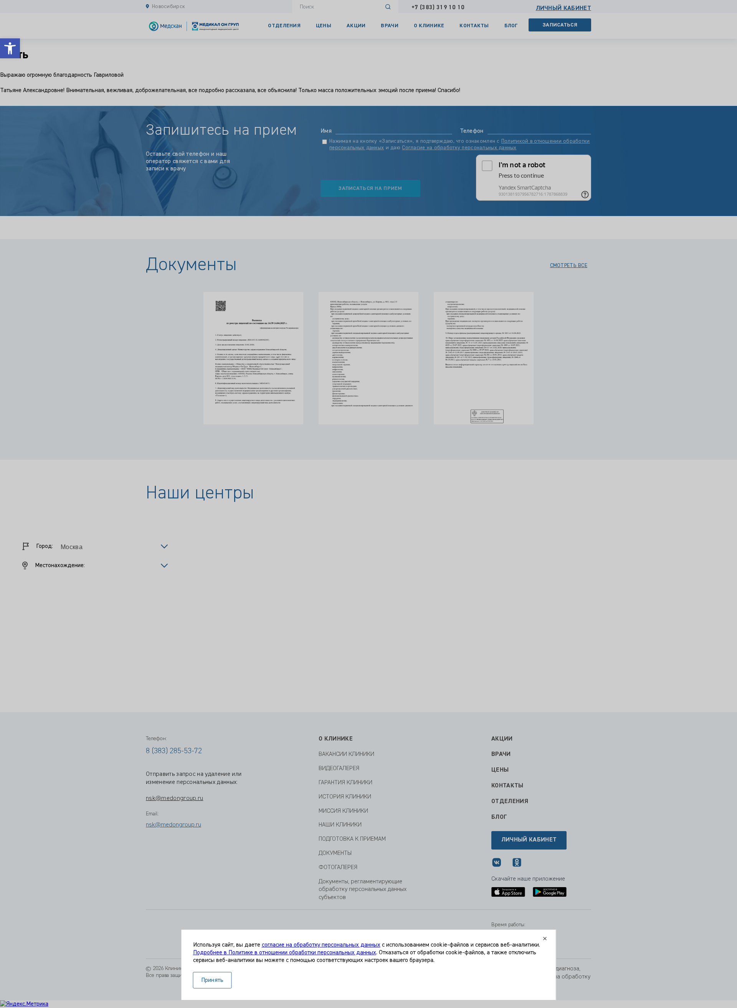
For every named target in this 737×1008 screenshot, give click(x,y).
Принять (212, 980)
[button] (10, 48)
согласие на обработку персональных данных (321, 945)
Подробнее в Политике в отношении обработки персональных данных (284, 953)
